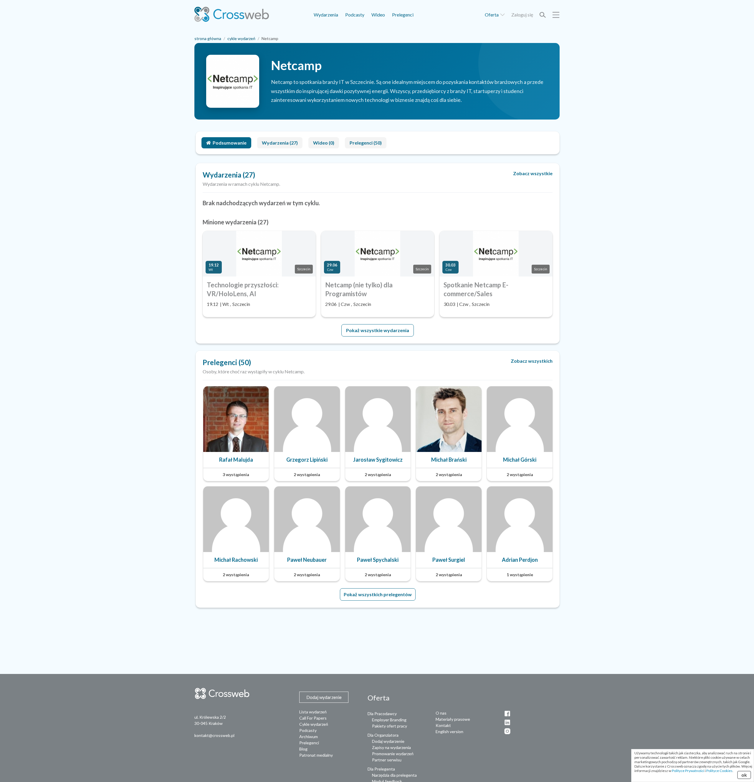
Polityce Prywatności (688, 770)
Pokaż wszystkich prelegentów (378, 594)
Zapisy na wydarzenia (391, 747)
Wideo (378, 14)
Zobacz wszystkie (533, 173)
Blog (303, 748)
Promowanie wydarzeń (393, 753)
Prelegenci (403, 14)
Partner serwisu (386, 759)
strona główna (207, 38)
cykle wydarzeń (241, 38)
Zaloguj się (522, 14)
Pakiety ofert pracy (389, 725)
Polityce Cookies (719, 770)
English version (449, 731)
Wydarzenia (326, 14)
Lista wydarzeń (313, 711)
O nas (441, 712)
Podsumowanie (230, 142)
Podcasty (354, 14)
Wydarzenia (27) (280, 142)
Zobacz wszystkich (532, 361)
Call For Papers (313, 717)
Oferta (492, 14)
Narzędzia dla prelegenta (394, 775)
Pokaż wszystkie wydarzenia (377, 330)
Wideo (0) (323, 142)
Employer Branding (389, 719)
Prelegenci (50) (366, 142)
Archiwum (308, 736)
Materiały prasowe (453, 719)
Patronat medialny (316, 755)
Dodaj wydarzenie (388, 741)
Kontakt (443, 725)
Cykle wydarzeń (313, 724)
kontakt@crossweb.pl (214, 735)
